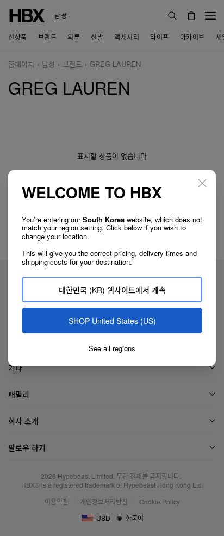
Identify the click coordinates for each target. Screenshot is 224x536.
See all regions (112, 348)
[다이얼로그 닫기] (202, 183)
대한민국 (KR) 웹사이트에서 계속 (112, 289)
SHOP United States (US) (112, 320)
